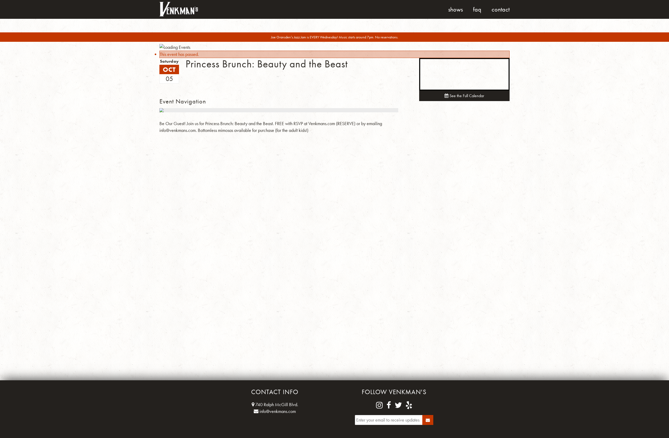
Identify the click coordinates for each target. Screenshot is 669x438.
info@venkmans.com (277, 411)
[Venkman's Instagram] (379, 405)
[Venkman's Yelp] (409, 405)
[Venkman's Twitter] (398, 405)
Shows (455, 9)
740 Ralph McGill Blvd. (276, 404)
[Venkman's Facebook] (389, 405)
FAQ (477, 9)
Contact (501, 9)
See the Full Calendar (466, 95)
